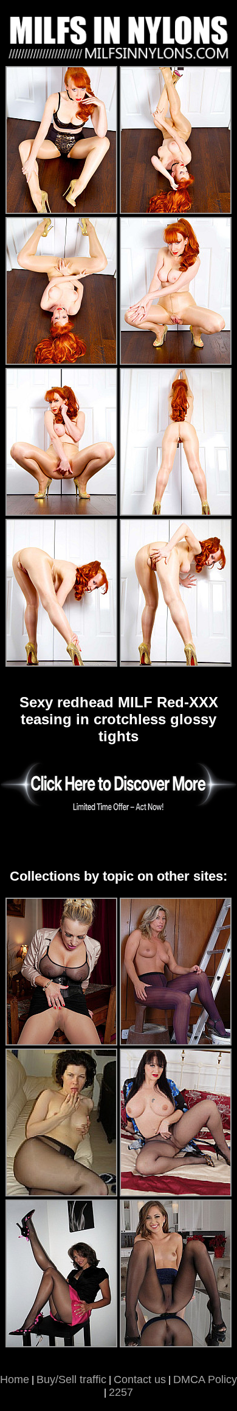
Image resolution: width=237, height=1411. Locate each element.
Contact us (140, 1379)
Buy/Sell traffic (71, 1379)
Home (14, 1379)
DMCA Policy (205, 1379)
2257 (121, 1392)
